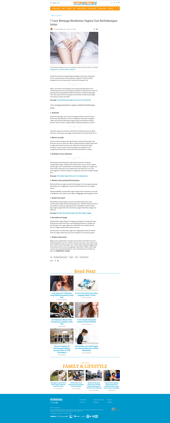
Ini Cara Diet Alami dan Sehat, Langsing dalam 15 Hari (86, 294)
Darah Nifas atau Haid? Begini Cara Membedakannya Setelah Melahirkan (86, 348)
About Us (109, 399)
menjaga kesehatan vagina (60, 257)
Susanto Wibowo (59, 388)
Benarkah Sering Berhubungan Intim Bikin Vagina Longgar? (74, 213)
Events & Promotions (98, 399)
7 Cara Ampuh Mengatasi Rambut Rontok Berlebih (86, 321)
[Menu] (51, 3)
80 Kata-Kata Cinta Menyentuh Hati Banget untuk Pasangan (76, 384)
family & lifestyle (81, 8)
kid (74, 8)
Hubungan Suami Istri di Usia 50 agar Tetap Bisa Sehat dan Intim (58, 384)
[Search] (58, 3)
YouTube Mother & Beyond (67, 69)
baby (63, 8)
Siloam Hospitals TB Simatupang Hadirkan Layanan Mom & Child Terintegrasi (61, 349)
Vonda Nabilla (62, 326)
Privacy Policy (82, 399)
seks (76, 257)
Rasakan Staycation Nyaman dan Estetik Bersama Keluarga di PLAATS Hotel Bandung (94, 385)
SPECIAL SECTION (102, 8)
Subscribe (95, 402)
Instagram (53, 69)
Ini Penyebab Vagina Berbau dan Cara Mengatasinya (72, 176)
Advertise (109, 402)
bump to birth (56, 8)
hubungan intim (84, 257)
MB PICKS (110, 8)
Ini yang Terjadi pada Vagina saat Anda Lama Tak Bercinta (74, 100)
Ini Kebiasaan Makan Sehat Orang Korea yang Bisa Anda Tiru (62, 322)
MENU (55, 3)
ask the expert (92, 8)
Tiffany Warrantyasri (60, 29)
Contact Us (82, 402)
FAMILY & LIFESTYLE (56, 15)
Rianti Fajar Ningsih (87, 297)
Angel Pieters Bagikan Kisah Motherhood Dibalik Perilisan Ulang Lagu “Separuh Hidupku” (112, 385)
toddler (69, 8)
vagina (71, 257)
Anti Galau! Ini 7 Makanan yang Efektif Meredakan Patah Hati (61, 295)
